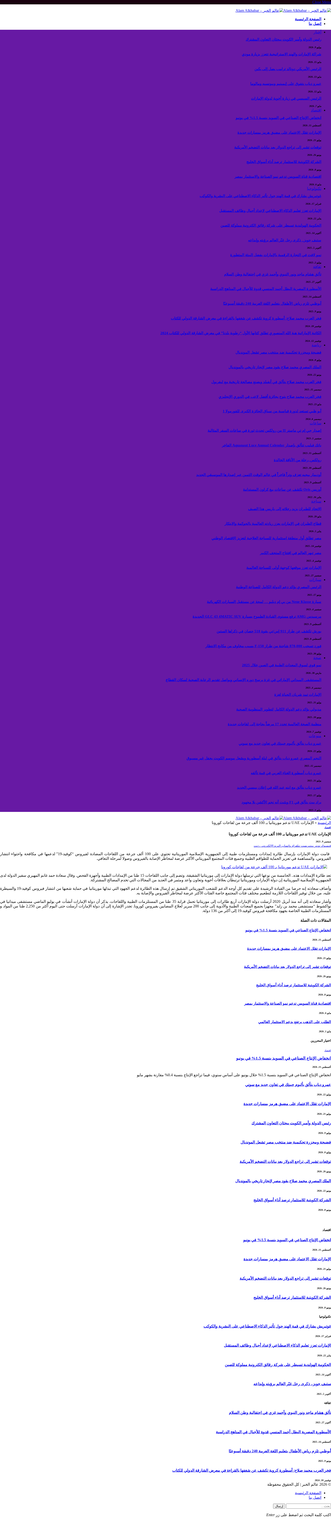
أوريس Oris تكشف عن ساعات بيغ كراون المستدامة (282, 489)
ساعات (315, 423)
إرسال (279, 1506)
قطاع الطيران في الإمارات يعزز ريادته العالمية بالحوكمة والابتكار (273, 524)
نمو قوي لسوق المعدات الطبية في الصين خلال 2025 (281, 665)
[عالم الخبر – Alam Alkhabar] (283, 10)
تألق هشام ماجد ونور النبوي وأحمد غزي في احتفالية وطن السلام (272, 274)
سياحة (316, 501)
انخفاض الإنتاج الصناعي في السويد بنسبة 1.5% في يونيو (278, 118)
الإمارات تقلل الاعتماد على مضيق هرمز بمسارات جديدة (279, 132)
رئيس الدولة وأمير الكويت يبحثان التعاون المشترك (283, 39)
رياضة (316, 345)
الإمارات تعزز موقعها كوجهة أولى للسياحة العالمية (283, 568)
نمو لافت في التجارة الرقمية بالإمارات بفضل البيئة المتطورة (275, 255)
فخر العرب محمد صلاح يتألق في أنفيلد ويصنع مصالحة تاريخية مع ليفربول (266, 382)
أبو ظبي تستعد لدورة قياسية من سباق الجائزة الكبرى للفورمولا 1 (272, 411)
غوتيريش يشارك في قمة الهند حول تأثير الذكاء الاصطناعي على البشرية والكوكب (260, 196)
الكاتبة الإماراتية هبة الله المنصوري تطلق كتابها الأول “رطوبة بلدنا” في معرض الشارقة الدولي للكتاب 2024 (240, 333)
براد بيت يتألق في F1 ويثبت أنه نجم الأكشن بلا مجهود (281, 802)
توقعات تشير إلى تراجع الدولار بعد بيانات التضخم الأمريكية (277, 147)
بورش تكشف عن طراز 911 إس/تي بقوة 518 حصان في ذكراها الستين (269, 631)
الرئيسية (324, 823)
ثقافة (317, 267)
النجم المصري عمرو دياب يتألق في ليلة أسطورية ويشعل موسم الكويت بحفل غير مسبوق (254, 758)
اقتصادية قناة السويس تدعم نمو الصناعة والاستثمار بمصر (278, 176)
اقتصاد (316, 110)
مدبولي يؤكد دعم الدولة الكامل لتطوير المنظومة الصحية (278, 709)
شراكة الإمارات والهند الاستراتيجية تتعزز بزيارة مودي (281, 54)
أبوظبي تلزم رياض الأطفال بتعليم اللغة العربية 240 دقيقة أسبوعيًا (272, 303)
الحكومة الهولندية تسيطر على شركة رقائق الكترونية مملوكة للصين (271, 225)
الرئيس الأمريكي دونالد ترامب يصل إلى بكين (287, 69)
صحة (317, 658)
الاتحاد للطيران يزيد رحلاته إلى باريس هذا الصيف (284, 509)
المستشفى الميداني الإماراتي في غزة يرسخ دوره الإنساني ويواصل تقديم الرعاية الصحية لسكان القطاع (243, 680)
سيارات (315, 580)
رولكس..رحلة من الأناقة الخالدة (297, 460)
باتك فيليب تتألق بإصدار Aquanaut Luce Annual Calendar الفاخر (271, 445)
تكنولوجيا (314, 188)
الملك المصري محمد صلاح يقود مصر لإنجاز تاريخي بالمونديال (275, 367)
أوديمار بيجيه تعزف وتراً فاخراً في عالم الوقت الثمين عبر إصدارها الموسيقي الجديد (258, 475)
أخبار (317, 32)
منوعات (315, 736)
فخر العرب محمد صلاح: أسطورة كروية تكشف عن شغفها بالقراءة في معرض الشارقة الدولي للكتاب (246, 318)
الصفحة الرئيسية (308, 19)
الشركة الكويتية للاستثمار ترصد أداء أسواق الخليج (283, 162)
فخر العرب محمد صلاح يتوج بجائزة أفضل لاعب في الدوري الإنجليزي (270, 397)
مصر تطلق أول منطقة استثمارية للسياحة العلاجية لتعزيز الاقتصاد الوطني (266, 538)
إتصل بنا (315, 24)
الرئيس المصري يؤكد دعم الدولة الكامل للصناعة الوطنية (278, 587)
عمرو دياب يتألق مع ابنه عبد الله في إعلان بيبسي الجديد (279, 787)
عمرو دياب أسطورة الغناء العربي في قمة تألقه (286, 773)
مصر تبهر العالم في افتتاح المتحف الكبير (290, 553)
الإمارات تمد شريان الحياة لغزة (297, 695)
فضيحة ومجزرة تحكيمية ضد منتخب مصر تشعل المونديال (278, 352)
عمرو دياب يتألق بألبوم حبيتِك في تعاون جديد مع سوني (280, 743)
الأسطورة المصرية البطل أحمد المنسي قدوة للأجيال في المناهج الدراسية (265, 289)
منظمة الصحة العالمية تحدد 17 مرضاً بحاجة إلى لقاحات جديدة (274, 724)
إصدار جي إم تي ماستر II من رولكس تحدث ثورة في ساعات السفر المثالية (264, 430)
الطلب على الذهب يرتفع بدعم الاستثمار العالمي (294, 1022)
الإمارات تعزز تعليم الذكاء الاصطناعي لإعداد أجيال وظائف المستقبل (270, 211)
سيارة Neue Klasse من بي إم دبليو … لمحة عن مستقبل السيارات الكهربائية (264, 602)
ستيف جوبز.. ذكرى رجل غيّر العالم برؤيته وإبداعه (284, 240)
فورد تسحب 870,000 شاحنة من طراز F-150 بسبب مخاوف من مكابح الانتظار (263, 646)
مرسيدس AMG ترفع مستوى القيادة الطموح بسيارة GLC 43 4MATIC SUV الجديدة (257, 616)
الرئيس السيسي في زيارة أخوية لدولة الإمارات (286, 98)
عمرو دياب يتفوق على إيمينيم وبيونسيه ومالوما (285, 84)
